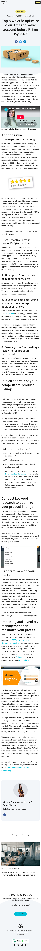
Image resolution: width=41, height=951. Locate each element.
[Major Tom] (4, 2)
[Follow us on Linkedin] (26, 945)
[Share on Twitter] (20, 41)
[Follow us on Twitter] (18, 945)
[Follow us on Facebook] (14, 945)
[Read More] (20, 854)
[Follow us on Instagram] (22, 945)
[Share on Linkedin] (24, 41)
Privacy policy (20, 934)
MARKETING (16, 869)
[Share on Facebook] (16, 41)
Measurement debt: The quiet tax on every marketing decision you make (18, 873)
